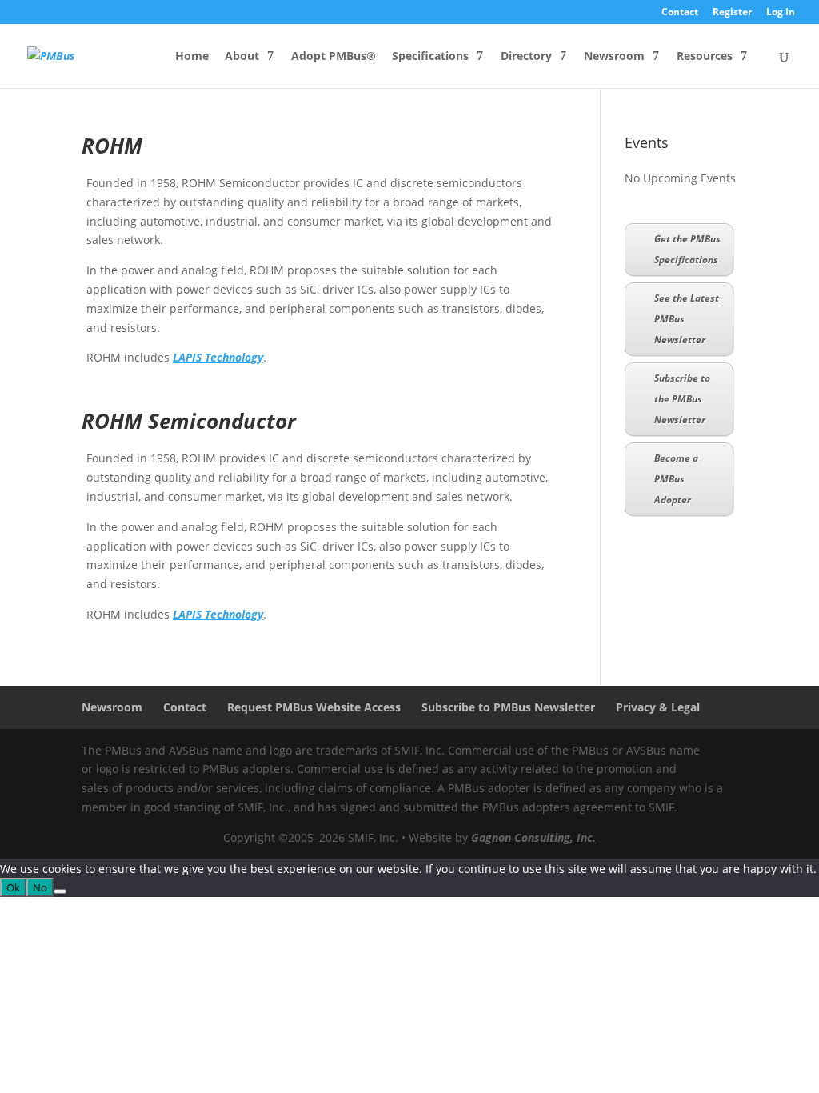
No (40, 887)
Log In (780, 12)
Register (732, 12)
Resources (705, 56)
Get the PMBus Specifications (687, 249)
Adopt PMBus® (333, 56)
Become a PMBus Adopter (676, 478)
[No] (60, 891)
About (242, 56)
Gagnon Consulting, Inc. (533, 837)
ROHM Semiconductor (189, 420)
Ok (13, 887)
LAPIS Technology (218, 357)
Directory (526, 56)
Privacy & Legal (658, 707)
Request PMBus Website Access (314, 707)
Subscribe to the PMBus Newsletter (682, 398)
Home (192, 56)
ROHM (112, 145)
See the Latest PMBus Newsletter (686, 318)
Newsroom (614, 56)
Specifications (430, 56)
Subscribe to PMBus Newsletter (508, 707)
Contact (679, 12)
